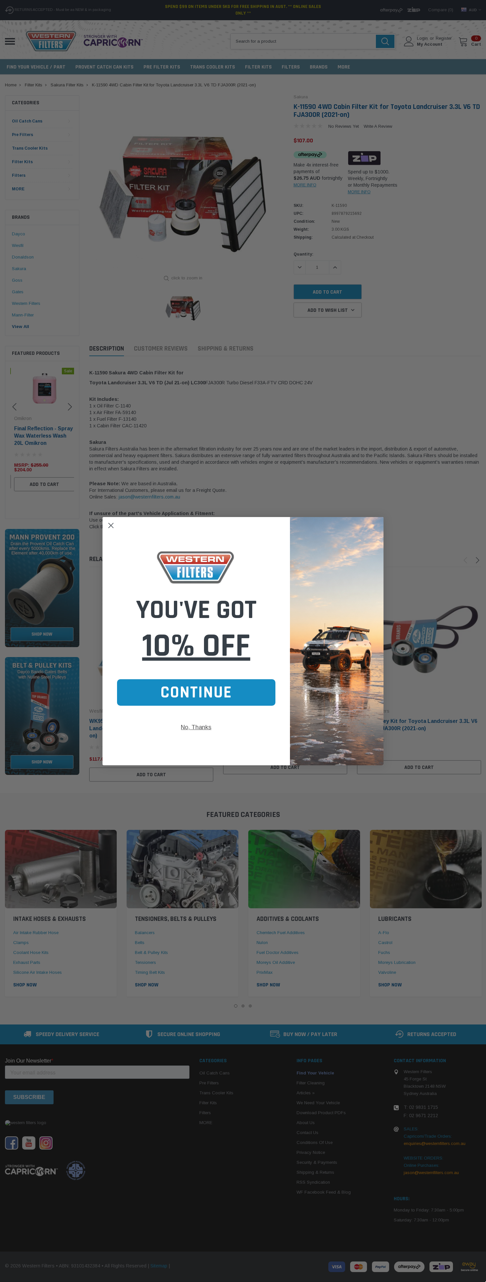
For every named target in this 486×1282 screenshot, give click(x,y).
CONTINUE (196, 692)
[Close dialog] (111, 525)
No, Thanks (196, 727)
